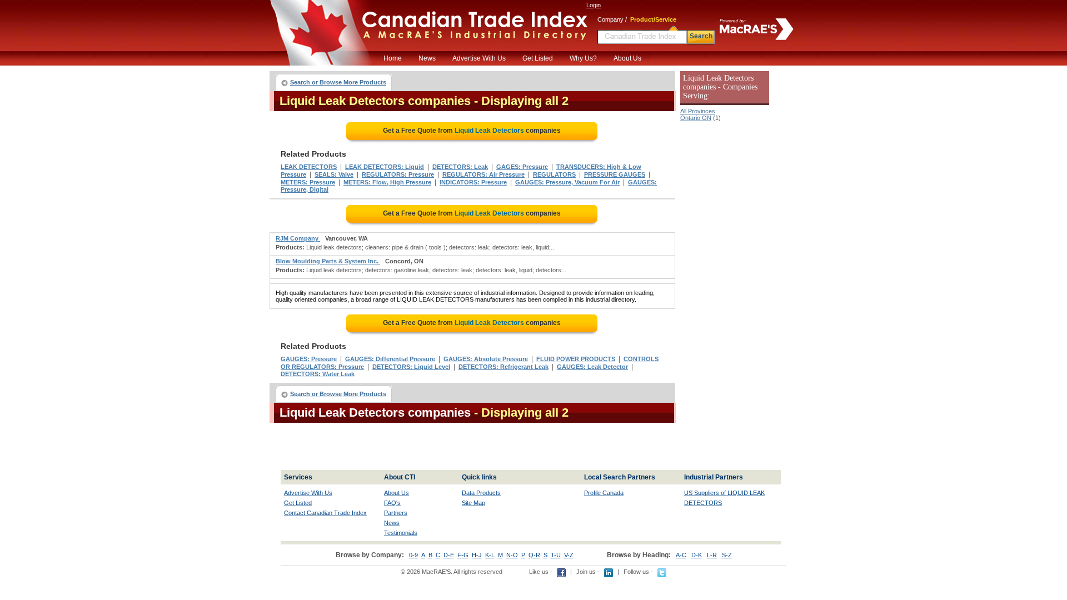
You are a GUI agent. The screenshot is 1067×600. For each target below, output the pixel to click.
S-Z (727, 555)
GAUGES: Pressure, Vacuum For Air (567, 182)
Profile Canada (604, 492)
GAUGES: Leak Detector (592, 366)
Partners (395, 512)
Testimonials (400, 532)
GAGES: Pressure (522, 166)
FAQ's (392, 502)
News (427, 58)
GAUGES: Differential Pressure (390, 359)
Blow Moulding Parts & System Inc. (328, 261)
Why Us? (583, 58)
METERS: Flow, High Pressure (387, 182)
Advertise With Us (479, 58)
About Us (627, 58)
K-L (490, 555)
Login (593, 5)
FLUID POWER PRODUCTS (575, 359)
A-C (681, 555)
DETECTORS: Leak (460, 166)
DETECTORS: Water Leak (318, 374)
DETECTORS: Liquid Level (411, 366)
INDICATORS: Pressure (473, 182)
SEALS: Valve (334, 174)
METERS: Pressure (308, 182)
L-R (712, 555)
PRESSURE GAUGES (614, 174)
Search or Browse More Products (338, 82)
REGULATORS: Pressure (398, 174)
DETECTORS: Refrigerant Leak (503, 366)
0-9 (413, 555)
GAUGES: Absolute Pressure (485, 359)
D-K (696, 555)
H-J (477, 555)
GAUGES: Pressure (309, 359)
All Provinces (697, 111)
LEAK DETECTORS (309, 166)
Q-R (534, 555)
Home (392, 58)
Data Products (481, 492)
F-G (462, 555)
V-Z (569, 555)
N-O (512, 555)
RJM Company (298, 238)
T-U (556, 555)
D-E (448, 555)
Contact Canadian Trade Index (325, 512)
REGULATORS (554, 174)
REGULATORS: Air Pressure (483, 174)
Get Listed (537, 58)
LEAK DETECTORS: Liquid (384, 166)
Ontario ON (695, 117)
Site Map (473, 502)
